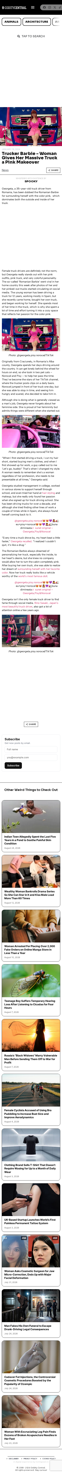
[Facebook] (44, 7)
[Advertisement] (31, 74)
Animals (11, 22)
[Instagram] (49, 7)
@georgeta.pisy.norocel (28, 520)
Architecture (36, 22)
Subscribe (13, 765)
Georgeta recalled (21, 541)
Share (55, 170)
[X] (54, 7)
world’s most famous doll (32, 576)
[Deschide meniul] (33, 7)
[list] (31, 21)
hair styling (48, 492)
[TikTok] (60, 7)
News (5, 170)
